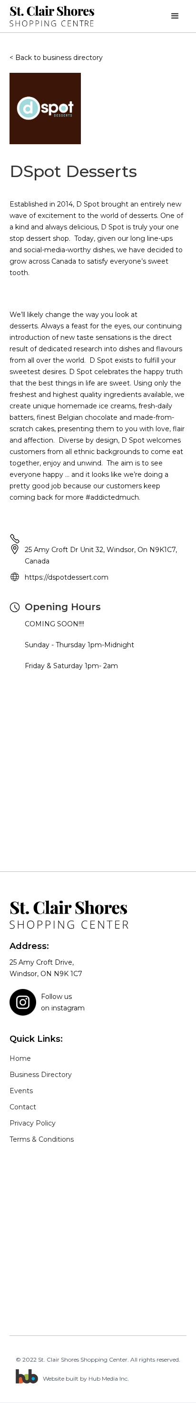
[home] (52, 16)
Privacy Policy (33, 1123)
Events (21, 1091)
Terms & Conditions (42, 1139)
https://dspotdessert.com (66, 577)
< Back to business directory (56, 57)
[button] (175, 16)
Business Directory (41, 1074)
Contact (23, 1107)
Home (20, 1058)
